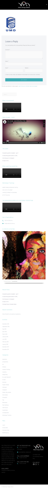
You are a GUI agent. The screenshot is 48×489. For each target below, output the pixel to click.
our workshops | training (38, 456)
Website (26, 68)
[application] (24, 132)
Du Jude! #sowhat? (6, 377)
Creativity (4, 372)
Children (4, 367)
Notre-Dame (5, 395)
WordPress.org (5, 432)
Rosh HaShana (5, 405)
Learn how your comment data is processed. (27, 86)
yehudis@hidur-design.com (25, 452)
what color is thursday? (7, 190)
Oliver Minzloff (5, 314)
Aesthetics (4, 359)
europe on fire (5, 160)
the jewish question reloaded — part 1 (10, 153)
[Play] (4, 142)
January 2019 (5, 336)
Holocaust (4, 387)
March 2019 (4, 334)
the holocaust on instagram (8, 158)
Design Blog (4, 374)
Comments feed (5, 430)
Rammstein (4, 402)
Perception (4, 397)
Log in (3, 425)
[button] (24, 131)
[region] (24, 258)
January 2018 (5, 344)
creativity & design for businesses (9, 192)
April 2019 (4, 331)
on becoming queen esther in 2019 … (10, 155)
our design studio (36, 454)
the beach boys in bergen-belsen (9, 304)
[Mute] (42, 142)
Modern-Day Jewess (6, 392)
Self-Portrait (5, 407)
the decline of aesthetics (15, 314)
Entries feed (5, 427)
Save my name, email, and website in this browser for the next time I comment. (23, 74)
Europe (4, 379)
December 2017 (5, 346)
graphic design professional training (10, 187)
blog (34, 458)
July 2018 (4, 339)
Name (6, 61)
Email (6, 68)
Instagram (4, 389)
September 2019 (5, 326)
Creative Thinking (6, 369)
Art (3, 364)
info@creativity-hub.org (9, 223)
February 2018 (5, 341)
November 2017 (5, 349)
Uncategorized (5, 412)
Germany (4, 382)
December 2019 (5, 324)
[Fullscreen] (44, 142)
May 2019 (4, 329)
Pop (3, 400)
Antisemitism (5, 361)
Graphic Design (5, 384)
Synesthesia (5, 410)
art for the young (6, 195)
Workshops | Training (6, 415)
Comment (7, 49)
